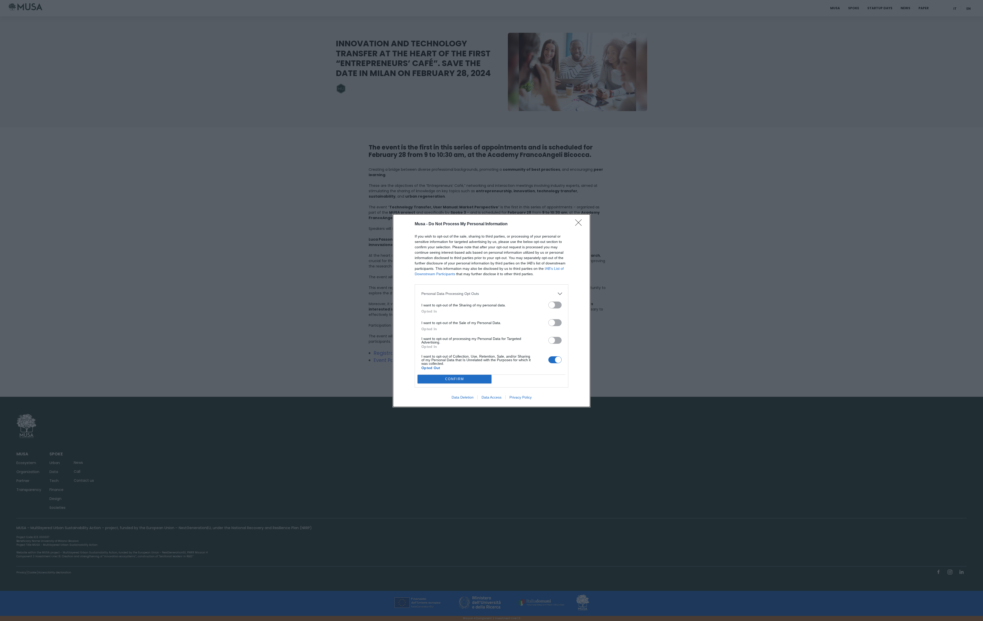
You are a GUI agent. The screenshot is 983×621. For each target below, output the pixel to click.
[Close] (580, 224)
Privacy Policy (520, 397)
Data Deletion (463, 397)
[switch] (555, 305)
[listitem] (491, 293)
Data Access (491, 397)
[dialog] (491, 310)
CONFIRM (454, 379)
